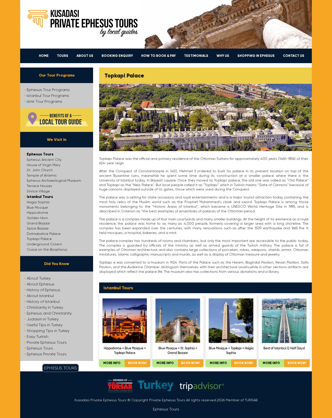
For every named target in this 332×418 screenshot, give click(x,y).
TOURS (62, 56)
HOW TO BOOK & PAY (158, 56)
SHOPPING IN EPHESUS (256, 56)
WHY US (223, 56)
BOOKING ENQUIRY (117, 56)
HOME (44, 56)
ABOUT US (85, 56)
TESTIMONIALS (196, 56)
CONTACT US (293, 56)
